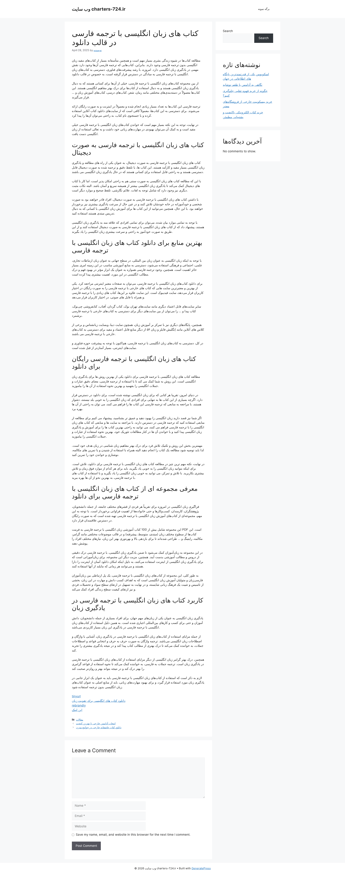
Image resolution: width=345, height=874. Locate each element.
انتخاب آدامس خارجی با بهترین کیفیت (96, 723)
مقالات (79, 719)
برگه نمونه (264, 9)
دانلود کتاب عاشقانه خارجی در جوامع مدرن (98, 727)
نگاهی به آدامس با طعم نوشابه (242, 85)
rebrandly (79, 705)
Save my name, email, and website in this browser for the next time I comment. (133, 834)
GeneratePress (201, 868)
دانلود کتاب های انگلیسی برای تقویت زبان (98, 701)
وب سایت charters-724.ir (98, 9)
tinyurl (76, 696)
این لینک (77, 710)
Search (228, 31)
